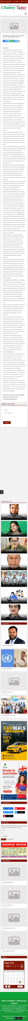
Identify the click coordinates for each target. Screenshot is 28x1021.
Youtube (21, 808)
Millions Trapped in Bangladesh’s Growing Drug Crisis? (14, 566)
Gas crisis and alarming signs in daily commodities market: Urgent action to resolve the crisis (14, 616)
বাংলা (14, 1)
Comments (5, 409)
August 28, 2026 (5, 646)
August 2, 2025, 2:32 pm (9, 39)
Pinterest (9, 816)
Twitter (9, 812)
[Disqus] (14, 448)
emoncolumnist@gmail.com (10, 399)
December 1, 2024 (5, 906)
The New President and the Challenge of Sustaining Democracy (14, 533)
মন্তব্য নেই (5, 836)
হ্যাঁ (4, 830)
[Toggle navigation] (25, 13)
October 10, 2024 (5, 952)
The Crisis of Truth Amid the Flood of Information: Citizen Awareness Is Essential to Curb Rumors (14, 599)
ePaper (22, 1)
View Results (10, 839)
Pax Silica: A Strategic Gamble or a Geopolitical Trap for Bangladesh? (14, 550)
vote (3, 839)
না (3, 833)
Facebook (9, 808)
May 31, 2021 (4, 929)
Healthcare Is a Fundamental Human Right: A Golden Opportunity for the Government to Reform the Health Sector (14, 516)
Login (26, 1)
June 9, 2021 (4, 883)
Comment (6, 422)
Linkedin (21, 812)
